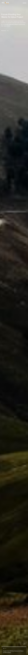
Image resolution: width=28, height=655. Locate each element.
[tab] (14, 651)
